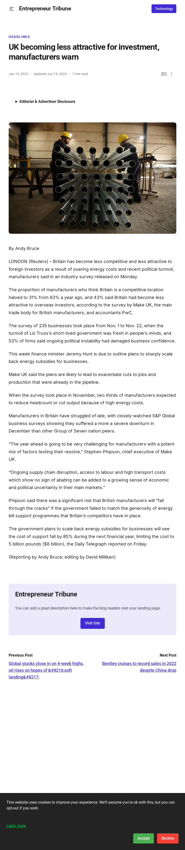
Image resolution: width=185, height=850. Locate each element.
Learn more (16, 825)
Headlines (19, 37)
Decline (167, 838)
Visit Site (92, 623)
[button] (11, 8)
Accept (144, 838)
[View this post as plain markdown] (164, 74)
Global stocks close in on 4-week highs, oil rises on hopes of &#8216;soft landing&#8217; (46, 670)
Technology (164, 9)
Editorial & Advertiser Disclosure (47, 101)
